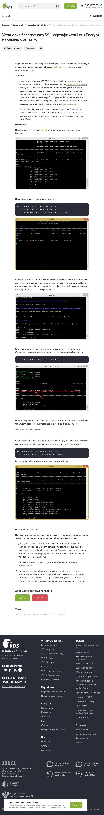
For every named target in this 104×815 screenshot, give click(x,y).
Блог (43, 720)
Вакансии (80, 742)
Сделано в (89, 809)
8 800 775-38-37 (15, 651)
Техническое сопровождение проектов (84, 655)
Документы (47, 716)
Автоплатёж (82, 738)
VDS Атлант (47, 658)
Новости (45, 741)
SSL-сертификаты (42, 615)
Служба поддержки (86, 733)
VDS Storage (47, 662)
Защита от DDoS (84, 697)
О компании (47, 707)
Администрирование (86, 676)
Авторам (45, 750)
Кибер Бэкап (82, 688)
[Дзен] (20, 670)
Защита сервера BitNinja (88, 692)
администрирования (76, 84)
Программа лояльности (53, 729)
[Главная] (7, 6)
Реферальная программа (53, 691)
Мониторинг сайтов (86, 672)
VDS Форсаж (47, 649)
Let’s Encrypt (60, 66)
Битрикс (59, 615)
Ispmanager (81, 705)
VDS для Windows (50, 679)
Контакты (46, 712)
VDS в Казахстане (50, 675)
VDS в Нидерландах (51, 671)
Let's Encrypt (23, 615)
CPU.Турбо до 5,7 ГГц (52, 653)
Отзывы (45, 725)
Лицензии (87, 701)
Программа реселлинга (52, 696)
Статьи (44, 745)
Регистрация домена (86, 663)
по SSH (44, 130)
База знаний (82, 729)
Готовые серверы (50, 645)
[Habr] (10, 670)
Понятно (76, 805)
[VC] (15, 670)
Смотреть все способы (13, 686)
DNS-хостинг (82, 717)
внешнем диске (67, 103)
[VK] (5, 670)
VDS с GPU (46, 666)
